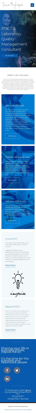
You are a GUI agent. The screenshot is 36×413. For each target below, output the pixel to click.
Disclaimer (7, 409)
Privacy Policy (15, 409)
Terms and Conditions (25, 409)
